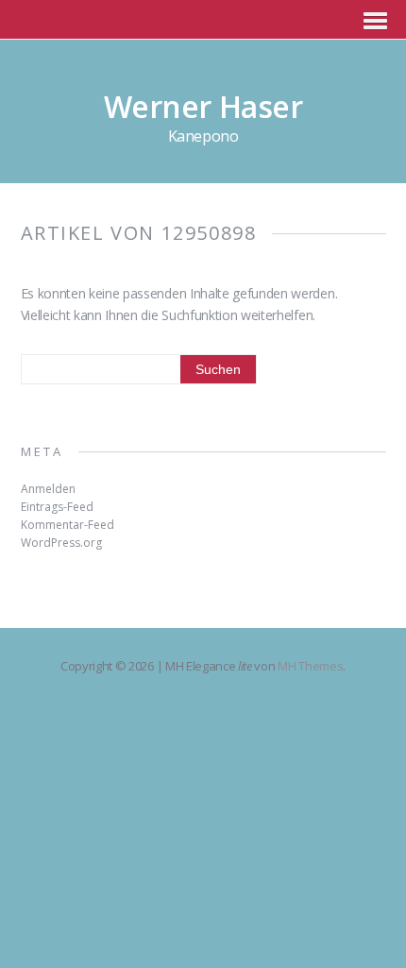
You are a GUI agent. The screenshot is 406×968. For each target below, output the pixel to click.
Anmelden (48, 489)
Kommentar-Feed (67, 525)
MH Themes (310, 665)
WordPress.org (61, 543)
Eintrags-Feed (57, 507)
